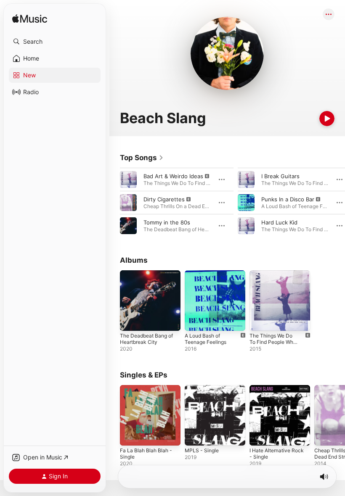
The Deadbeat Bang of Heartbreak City (146, 338)
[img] (29, 19)
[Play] (326, 118)
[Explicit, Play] (128, 179)
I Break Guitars (280, 176)
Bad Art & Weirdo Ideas (173, 176)
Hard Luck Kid (279, 222)
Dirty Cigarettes (164, 199)
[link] (142, 157)
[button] (54, 41)
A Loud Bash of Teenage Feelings (205, 338)
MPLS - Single (202, 450)
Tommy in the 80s (166, 222)
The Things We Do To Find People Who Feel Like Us (272, 341)
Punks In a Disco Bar (287, 199)
